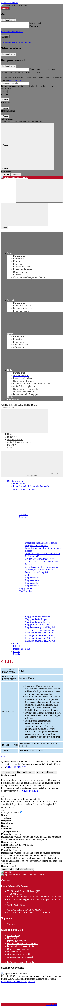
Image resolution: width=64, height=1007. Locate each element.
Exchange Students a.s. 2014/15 (40, 640)
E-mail (32, 69)
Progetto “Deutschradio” (36, 545)
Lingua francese (32, 577)
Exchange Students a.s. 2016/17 (40, 638)
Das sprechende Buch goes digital (41, 543)
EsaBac (16, 651)
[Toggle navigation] (24, 214)
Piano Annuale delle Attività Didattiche (31, 486)
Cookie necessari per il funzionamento (19, 799)
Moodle (16, 654)
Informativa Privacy (16, 941)
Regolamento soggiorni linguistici (41, 627)
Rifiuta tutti (25, 772)
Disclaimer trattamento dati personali (18, 981)
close (4, 228)
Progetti (10, 445)
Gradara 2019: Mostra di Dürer (39, 559)
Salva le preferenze (24, 869)
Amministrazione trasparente (20, 957)
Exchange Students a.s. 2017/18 (40, 635)
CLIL (27, 575)
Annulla (5, 175)
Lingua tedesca (32, 580)
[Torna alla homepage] (32, 177)
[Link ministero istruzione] (14, 5)
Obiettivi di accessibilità (18, 949)
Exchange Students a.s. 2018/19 (40, 632)
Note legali (12, 938)
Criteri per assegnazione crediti (39, 630)
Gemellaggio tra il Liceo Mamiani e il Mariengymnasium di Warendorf (42, 568)
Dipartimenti (19, 483)
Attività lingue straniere (18, 442)
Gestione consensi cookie (19, 954)
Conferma (16, 175)
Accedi (5, 8)
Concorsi (23, 514)
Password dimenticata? (12, 31)
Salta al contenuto (9, 2)
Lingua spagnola (33, 583)
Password (33, 26)
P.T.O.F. (17, 646)
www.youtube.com (10, 812)
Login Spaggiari (15, 80)
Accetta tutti (46, 772)
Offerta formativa (15, 439)
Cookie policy (13, 935)
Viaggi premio (25, 588)
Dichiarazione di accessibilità (20, 946)
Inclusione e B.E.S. (22, 648)
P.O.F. (16, 643)
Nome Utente (35, 23)
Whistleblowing (14, 951)
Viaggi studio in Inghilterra (37, 622)
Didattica (11, 437)
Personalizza (8, 772)
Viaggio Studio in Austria (37, 624)
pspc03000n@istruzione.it (38, 896)
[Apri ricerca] (39, 191)
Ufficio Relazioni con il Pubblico (22, 943)
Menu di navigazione (42, 474)
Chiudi (5, 100)
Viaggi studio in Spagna (36, 619)
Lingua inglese (32, 585)
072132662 (16, 894)
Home (10, 434)
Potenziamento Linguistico (37, 572)
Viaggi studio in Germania (37, 616)
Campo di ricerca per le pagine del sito (19, 404)
